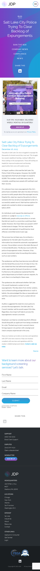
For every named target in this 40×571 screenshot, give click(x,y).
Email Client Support (11, 439)
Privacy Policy (31, 132)
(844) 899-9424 (10, 448)
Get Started (8, 537)
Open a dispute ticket (12, 450)
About (7, 521)
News (20, 58)
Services (7, 516)
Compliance (20, 54)
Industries (8, 519)
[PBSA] (25, 553)
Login (6, 540)
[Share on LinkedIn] (20, 71)
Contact (7, 527)
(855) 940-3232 (10, 437)
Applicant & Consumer (12, 535)
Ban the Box (20, 45)
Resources (8, 524)
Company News (20, 49)
